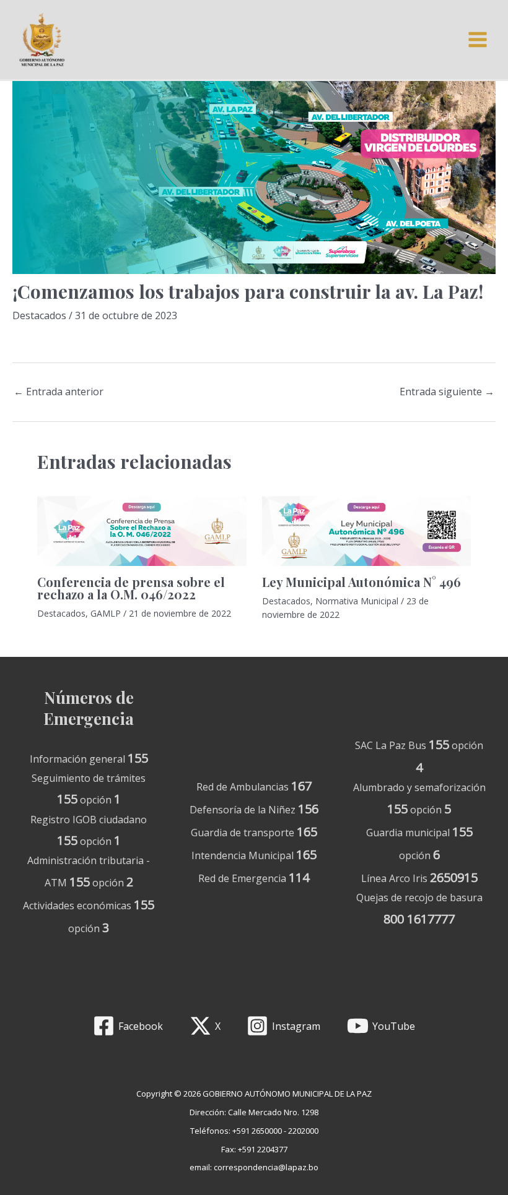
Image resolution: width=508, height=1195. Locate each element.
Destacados (39, 315)
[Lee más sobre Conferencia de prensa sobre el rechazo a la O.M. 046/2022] (142, 531)
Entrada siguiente (447, 391)
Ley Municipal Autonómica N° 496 (361, 581)
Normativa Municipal (356, 601)
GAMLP (105, 613)
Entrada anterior (58, 391)
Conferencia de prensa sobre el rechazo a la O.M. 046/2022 (131, 587)
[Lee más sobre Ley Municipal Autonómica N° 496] (366, 531)
